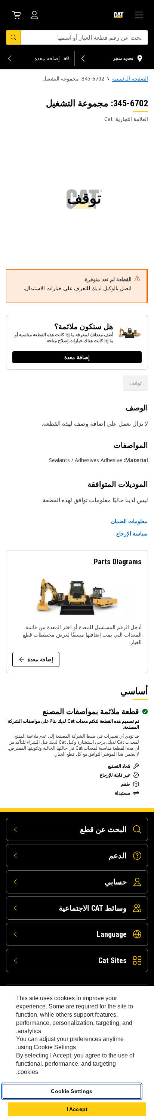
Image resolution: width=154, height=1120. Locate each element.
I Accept (77, 1109)
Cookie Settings (71, 1091)
